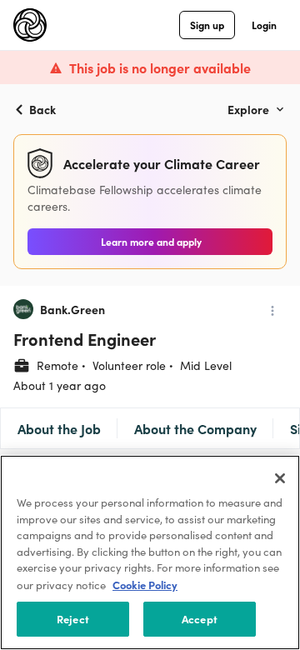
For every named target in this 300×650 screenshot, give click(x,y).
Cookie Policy (145, 584)
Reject (73, 619)
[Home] (30, 25)
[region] (150, 552)
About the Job (59, 428)
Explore (248, 109)
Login (264, 25)
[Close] (280, 478)
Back (42, 109)
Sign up (207, 25)
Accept (200, 619)
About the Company (195, 428)
